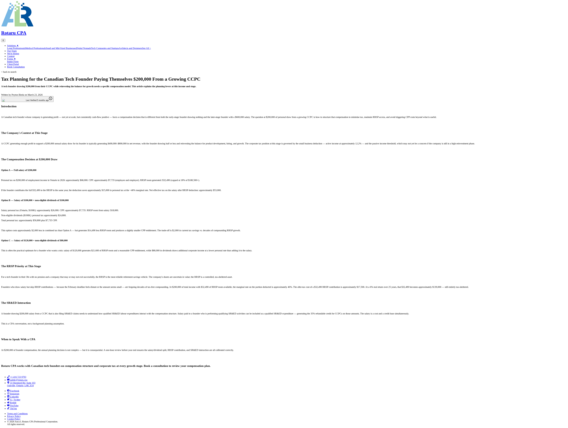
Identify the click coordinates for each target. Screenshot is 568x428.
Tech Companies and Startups (105, 48)
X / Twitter (15, 399)
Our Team (12, 51)
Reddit (13, 402)
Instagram (14, 394)
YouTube (14, 405)
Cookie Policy (13, 419)
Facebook (14, 391)
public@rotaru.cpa (18, 380)
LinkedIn (14, 396)
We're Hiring (13, 53)
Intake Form (12, 61)
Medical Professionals (35, 48)
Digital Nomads (83, 48)
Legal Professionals (16, 48)
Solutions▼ (13, 45)
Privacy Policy (14, 416)
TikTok (13, 408)
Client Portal (13, 64)
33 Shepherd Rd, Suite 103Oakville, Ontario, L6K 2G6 (21, 384)
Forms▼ (11, 59)
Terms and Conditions (17, 413)
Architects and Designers (130, 48)
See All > (146, 48)
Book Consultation (16, 67)
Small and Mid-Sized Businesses (61, 48)
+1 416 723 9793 (18, 377)
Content (10, 56)
